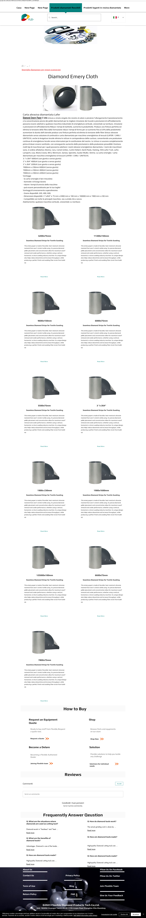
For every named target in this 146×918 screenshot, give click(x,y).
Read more (30, 833)
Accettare (136, 914)
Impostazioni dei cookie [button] (109, 914)
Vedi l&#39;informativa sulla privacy (85, 915)
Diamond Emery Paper (32, 117)
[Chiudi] (143, 914)
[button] (74, 108)
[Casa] (22, 66)
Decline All (124, 914)
